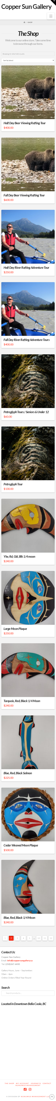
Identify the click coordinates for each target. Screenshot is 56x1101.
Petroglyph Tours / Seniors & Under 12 (26, 412)
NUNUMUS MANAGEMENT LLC (35, 1096)
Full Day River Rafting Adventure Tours (26, 340)
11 (45, 938)
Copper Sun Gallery (26, 6)
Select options (29, 114)
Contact (47, 1083)
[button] (51, 16)
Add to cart (29, 547)
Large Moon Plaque (15, 628)
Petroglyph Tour (13, 484)
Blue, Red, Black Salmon (18, 773)
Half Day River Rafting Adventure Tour (26, 267)
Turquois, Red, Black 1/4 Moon (22, 701)
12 (51, 938)
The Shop (9, 1083)
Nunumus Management (28, 1085)
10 (38, 938)
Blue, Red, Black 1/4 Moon (19, 917)
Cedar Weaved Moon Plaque (21, 845)
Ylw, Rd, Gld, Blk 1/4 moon (19, 556)
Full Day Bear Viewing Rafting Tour (24, 195)
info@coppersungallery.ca (20, 960)
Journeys (36, 1083)
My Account (22, 1083)
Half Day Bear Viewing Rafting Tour (25, 123)
